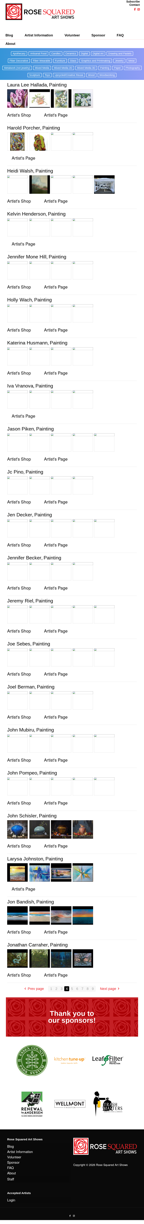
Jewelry (119, 60)
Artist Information (20, 1151)
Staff (10, 1178)
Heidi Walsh (20, 170)
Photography (133, 68)
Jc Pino (15, 472)
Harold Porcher (23, 127)
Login (11, 1199)
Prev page (36, 989)
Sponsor (13, 1162)
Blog (10, 1146)
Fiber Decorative (19, 60)
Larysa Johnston (25, 858)
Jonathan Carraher (27, 944)
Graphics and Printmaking (95, 60)
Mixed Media (42, 68)
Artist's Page (56, 115)
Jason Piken (20, 428)
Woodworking (107, 75)
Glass (73, 60)
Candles (56, 53)
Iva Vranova (20, 385)
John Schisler (22, 815)
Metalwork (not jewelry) (17, 68)
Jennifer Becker (24, 557)
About (11, 1172)
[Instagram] (73, 1215)
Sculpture (34, 75)
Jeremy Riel (20, 600)
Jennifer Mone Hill (26, 256)
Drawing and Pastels (119, 53)
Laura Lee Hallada (27, 84)
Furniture (60, 60)
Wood (91, 75)
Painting (104, 68)
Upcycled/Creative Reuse (69, 75)
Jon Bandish (20, 901)
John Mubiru (20, 729)
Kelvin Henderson (26, 214)
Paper (117, 68)
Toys (47, 75)
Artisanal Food (38, 53)
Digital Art (98, 53)
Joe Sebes (18, 643)
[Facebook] (70, 1215)
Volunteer (14, 1156)
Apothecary (19, 53)
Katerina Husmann (27, 342)
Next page (108, 989)
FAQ (10, 1167)
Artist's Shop (19, 115)
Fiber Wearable (41, 60)
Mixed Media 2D (63, 68)
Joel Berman (21, 686)
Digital (84, 53)
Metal (131, 60)
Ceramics (70, 53)
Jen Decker (19, 514)
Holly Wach (19, 299)
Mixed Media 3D (86, 68)
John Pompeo (22, 773)
